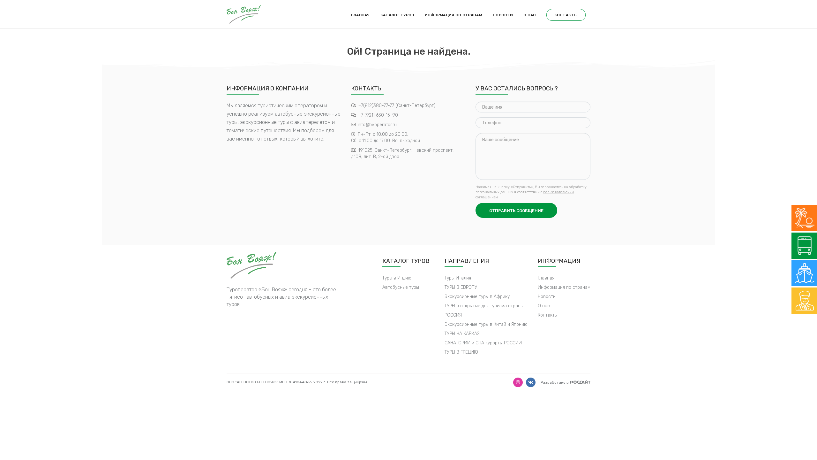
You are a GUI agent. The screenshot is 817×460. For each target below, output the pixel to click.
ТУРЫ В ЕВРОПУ (461, 287)
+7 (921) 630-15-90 (378, 115)
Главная (360, 15)
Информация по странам (453, 15)
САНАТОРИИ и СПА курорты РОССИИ (483, 343)
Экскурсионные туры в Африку (477, 296)
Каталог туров (397, 15)
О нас (529, 15)
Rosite (580, 382)
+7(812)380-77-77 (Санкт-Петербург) (396, 105)
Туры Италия (458, 278)
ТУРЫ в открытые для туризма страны (484, 306)
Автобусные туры (400, 287)
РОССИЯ (453, 315)
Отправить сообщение (516, 210)
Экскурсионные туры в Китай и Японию (486, 324)
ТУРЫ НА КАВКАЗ (462, 333)
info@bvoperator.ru (377, 124)
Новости (503, 15)
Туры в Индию (396, 278)
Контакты (566, 15)
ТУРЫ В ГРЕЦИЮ (461, 352)
